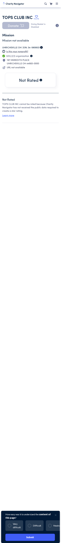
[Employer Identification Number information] (41, 47)
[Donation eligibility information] (57, 25)
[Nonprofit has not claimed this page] (3, 51)
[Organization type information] (31, 56)
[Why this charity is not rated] (41, 80)
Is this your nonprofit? (17, 51)
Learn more (8, 115)
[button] (15, 25)
